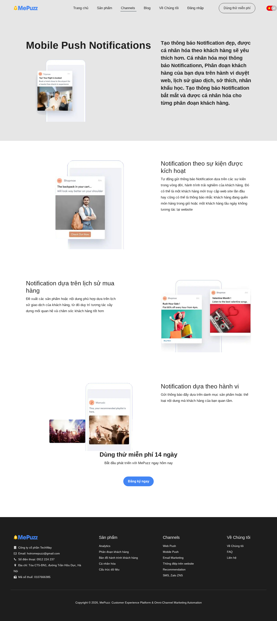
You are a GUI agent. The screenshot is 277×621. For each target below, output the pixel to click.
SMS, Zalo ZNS (173, 575)
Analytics (104, 546)
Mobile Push (171, 551)
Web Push (169, 546)
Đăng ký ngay (138, 481)
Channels (128, 8)
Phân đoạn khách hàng (114, 551)
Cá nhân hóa (107, 563)
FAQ (230, 551)
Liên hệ (231, 557)
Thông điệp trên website (178, 563)
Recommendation (174, 569)
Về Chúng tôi (169, 8)
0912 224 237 (46, 559)
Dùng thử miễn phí (237, 8)
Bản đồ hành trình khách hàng (118, 557)
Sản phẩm (104, 8)
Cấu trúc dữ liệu (109, 569)
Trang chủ (80, 8)
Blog (147, 8)
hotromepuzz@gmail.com (43, 553)
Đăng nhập (195, 8)
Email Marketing (173, 557)
